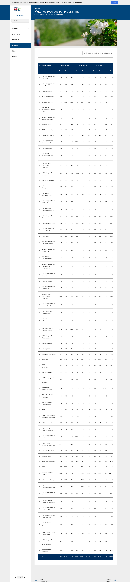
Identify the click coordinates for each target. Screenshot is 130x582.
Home (35, 14)
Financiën (15, 45)
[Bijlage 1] (25, 577)
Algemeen (15, 28)
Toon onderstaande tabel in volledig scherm (99, 53)
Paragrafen (15, 39)
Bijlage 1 (14, 51)
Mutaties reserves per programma (54, 14)
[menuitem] (20, 28)
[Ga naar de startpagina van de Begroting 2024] (20, 9)
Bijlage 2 (14, 56)
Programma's (16, 34)
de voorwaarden (78, 2)
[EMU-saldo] (15, 577)
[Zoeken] (26, 21)
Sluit (114, 2)
